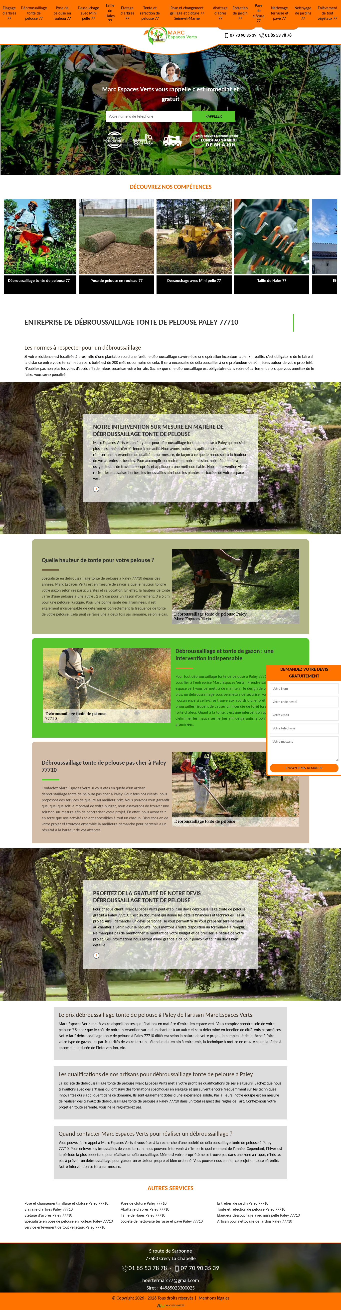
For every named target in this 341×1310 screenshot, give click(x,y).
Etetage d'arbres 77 (127, 13)
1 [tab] (96, 489)
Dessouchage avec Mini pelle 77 (88, 13)
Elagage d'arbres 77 (9, 13)
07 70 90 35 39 (243, 35)
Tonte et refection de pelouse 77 (150, 13)
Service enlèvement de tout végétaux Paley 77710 (64, 1228)
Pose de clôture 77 (258, 13)
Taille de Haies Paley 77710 (143, 1216)
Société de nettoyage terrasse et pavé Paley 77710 (162, 1222)
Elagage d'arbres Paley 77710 (48, 1210)
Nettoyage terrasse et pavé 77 (279, 13)
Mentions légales (214, 1298)
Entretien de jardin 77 (240, 13)
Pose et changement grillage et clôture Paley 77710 (66, 1204)
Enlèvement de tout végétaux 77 (327, 13)
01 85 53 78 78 (278, 35)
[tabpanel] (170, 455)
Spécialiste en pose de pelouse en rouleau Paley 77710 (68, 1222)
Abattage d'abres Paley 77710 (145, 1210)
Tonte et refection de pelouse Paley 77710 (251, 1210)
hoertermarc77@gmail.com (170, 1280)
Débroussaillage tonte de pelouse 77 (34, 13)
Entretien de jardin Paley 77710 (242, 1204)
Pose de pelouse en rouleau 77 (62, 13)
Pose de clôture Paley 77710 (144, 1204)
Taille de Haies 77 (110, 13)
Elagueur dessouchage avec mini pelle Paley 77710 (258, 1216)
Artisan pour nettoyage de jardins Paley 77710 (254, 1222)
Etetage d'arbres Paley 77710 (48, 1216)
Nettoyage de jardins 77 (303, 13)
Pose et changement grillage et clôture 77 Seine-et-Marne (187, 13)
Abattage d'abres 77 (220, 13)
